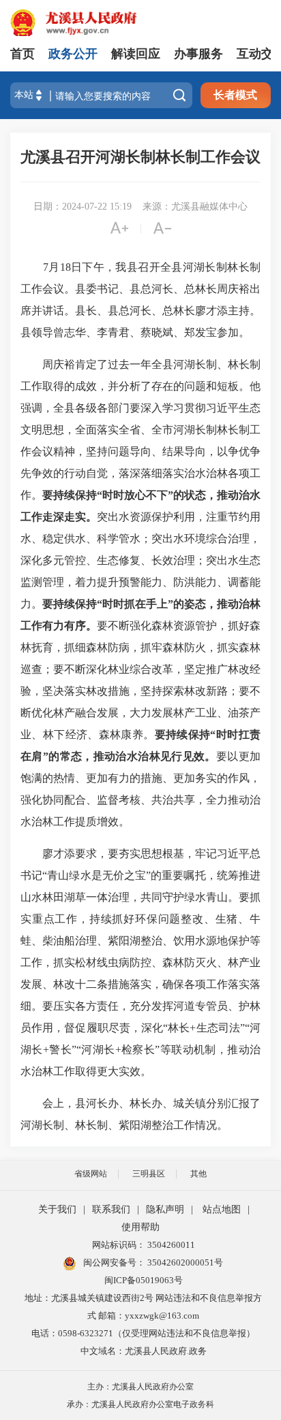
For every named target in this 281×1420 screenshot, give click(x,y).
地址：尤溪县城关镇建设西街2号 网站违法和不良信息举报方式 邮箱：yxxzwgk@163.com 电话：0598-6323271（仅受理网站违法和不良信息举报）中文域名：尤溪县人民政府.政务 (143, 1324)
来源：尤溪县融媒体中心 (195, 206)
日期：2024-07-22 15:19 (82, 206)
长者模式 (235, 95)
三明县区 (148, 1173)
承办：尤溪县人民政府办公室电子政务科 (140, 1404)
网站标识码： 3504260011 (143, 1245)
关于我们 (57, 1209)
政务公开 (73, 54)
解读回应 (135, 54)
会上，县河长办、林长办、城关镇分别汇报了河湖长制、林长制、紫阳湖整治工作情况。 (140, 1114)
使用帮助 (140, 1227)
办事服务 (198, 54)
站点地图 (222, 1209)
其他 (198, 1173)
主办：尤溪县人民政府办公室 (140, 1386)
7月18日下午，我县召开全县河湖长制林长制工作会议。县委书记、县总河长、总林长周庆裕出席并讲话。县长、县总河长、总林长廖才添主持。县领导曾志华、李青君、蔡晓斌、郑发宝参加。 (140, 299)
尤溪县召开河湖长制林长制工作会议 (140, 156)
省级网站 (90, 1173)
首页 (22, 54)
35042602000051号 (185, 1262)
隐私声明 (165, 1209)
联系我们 (111, 1209)
